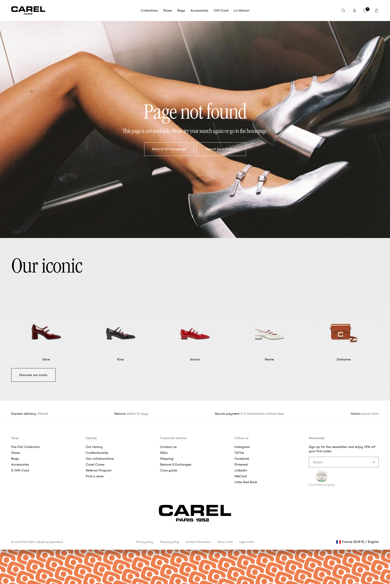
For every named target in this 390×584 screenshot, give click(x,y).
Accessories (20, 464)
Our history (94, 447)
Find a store (95, 476)
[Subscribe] (373, 462)
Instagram (242, 447)
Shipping (166, 458)
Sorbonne (344, 359)
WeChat (240, 476)
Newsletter (317, 438)
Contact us (168, 447)
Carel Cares (95, 464)
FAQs (164, 452)
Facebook (241, 458)
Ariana (195, 359)
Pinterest (241, 464)
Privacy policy (144, 542)
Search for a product (221, 149)
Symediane (56, 542)
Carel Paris (20, 542)
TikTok (239, 452)
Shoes (15, 452)
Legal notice (246, 542)
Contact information (198, 542)
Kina (120, 359)
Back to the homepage (169, 149)
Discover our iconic (33, 375)
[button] (149, 11)
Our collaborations (100, 458)
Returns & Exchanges (175, 464)
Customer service (173, 438)
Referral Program (98, 470)
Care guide (168, 470)
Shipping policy (169, 542)
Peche (269, 359)
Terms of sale (225, 542)
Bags (15, 458)
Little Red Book (245, 482)
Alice (46, 359)
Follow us (241, 438)
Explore (91, 438)
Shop (15, 438)
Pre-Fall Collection (25, 447)
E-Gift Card (20, 470)
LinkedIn (240, 470)
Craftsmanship (97, 452)
